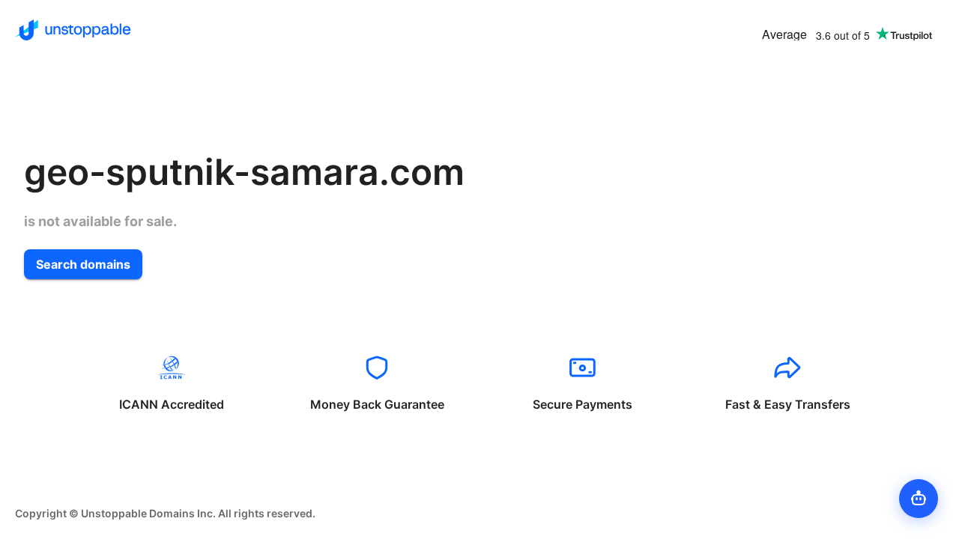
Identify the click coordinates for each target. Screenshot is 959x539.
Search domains (83, 264)
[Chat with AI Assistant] (918, 498)
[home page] (73, 30)
